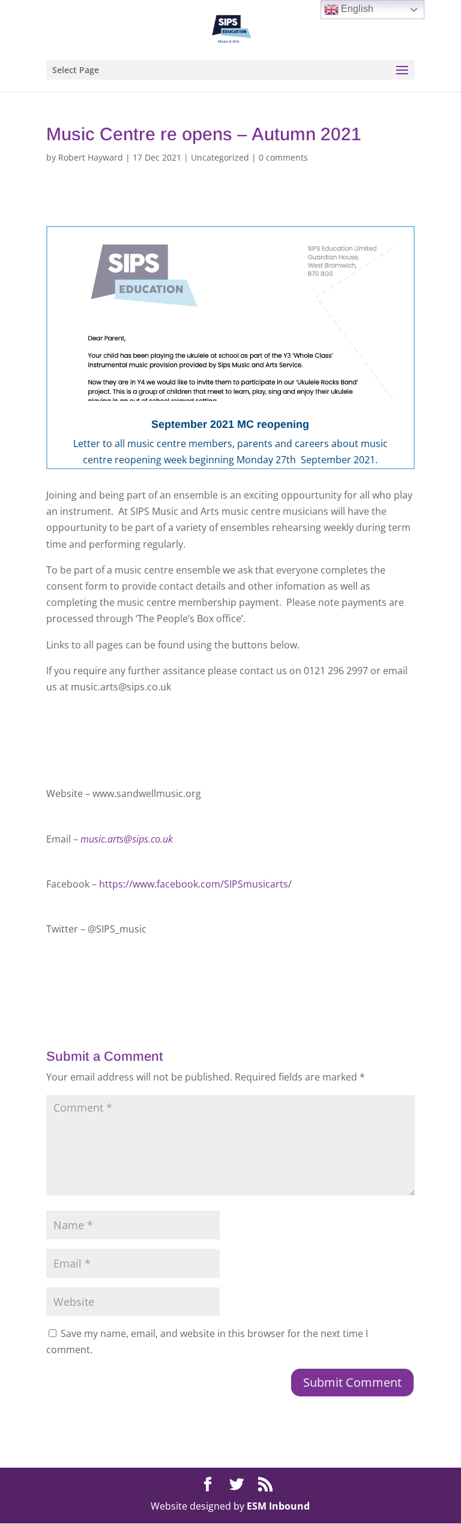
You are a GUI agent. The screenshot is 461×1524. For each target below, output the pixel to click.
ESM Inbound (278, 1506)
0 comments (283, 157)
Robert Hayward (90, 157)
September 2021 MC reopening (230, 424)
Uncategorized (220, 157)
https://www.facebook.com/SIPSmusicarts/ (195, 884)
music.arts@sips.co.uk (126, 839)
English (356, 9)
